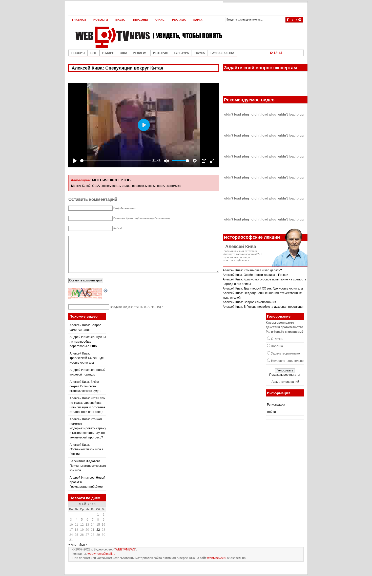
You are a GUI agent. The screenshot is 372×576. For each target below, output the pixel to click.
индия (126, 186)
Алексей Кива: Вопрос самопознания (249, 302)
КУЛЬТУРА (181, 53)
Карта (197, 19)
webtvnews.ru (216, 558)
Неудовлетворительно (287, 361)
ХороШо (277, 346)
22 (98, 529)
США (123, 53)
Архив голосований (285, 382)
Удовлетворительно (285, 353)
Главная (79, 19)
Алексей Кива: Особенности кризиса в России (255, 275)
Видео (120, 19)
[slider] (115, 160)
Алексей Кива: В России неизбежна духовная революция (263, 306)
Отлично (277, 339)
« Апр (72, 544)
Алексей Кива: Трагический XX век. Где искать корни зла (263, 288)
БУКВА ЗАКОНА (222, 53)
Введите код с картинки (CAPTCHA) (135, 307)
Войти (271, 412)
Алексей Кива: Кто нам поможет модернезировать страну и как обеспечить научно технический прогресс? (88, 428)
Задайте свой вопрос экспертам (260, 67)
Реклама (179, 19)
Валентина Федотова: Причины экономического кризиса (88, 465)
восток (105, 186)
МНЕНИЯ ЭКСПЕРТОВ (111, 180)
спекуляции (156, 186)
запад (116, 186)
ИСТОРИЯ (160, 53)
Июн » (83, 544)
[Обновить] (106, 291)
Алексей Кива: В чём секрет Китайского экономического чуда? (85, 386)
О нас (159, 19)
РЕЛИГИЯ (140, 53)
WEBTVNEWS (125, 549)
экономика (173, 186)
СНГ (93, 53)
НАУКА (200, 53)
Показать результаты (284, 374)
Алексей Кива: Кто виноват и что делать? (252, 270)
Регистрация (276, 404)
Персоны (140, 19)
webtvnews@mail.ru (101, 554)
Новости (100, 19)
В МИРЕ (108, 53)
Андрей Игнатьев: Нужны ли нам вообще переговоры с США (88, 341)
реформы (139, 186)
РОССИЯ (78, 53)
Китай (86, 186)
